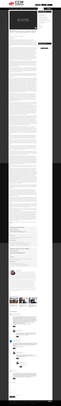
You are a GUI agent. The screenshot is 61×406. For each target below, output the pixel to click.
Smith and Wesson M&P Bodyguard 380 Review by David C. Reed (33, 306)
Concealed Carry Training (42, 17)
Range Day (40, 26)
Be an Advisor (31, 401)
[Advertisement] (44, 35)
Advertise (26, 401)
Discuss (29, 8)
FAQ (25, 8)
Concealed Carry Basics (42, 15)
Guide (10, 401)
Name (11, 390)
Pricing (21, 8)
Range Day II (40, 27)
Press (22, 401)
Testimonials (15, 401)
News (19, 401)
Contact (34, 8)
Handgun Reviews (13, 30)
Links (39, 24)
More (43, 401)
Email (11, 392)
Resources (11, 8)
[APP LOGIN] (40, 8)
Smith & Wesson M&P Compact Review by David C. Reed (23, 306)
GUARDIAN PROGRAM (38, 401)
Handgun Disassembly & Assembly (44, 20)
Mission (17, 8)
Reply (14, 326)
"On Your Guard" (41, 13)
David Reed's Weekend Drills (43, 19)
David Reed (11, 33)
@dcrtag (16, 33)
